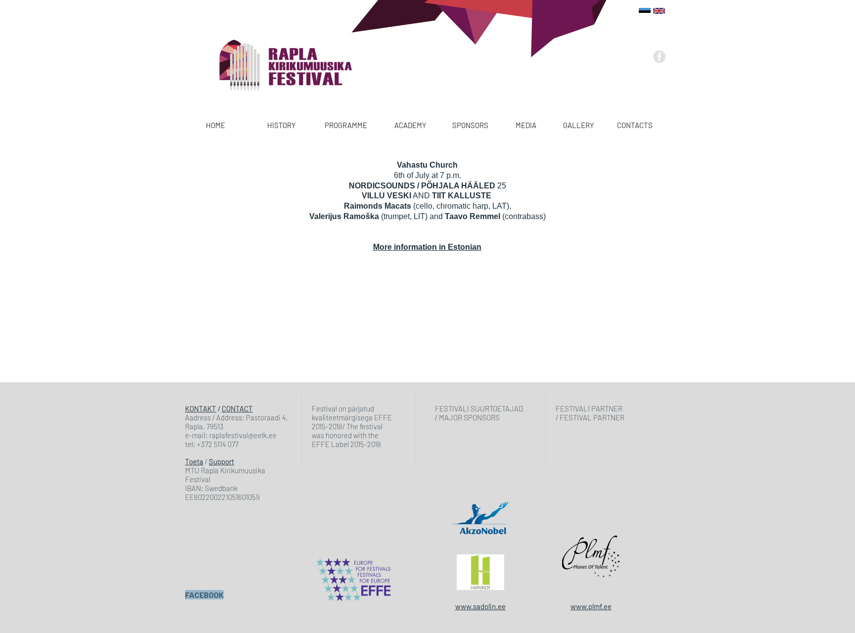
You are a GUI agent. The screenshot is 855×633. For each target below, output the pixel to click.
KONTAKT (200, 408)
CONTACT (237, 408)
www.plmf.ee (591, 606)
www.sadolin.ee (480, 606)
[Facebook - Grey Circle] (659, 56)
